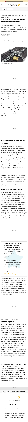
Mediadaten (7, 415)
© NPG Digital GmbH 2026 (14, 400)
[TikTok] (15, 404)
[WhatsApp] (13, 404)
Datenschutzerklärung (10, 274)
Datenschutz (22, 413)
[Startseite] (3, 392)
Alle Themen (10, 9)
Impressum (17, 417)
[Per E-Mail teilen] (19, 41)
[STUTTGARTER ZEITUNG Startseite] (14, 5)
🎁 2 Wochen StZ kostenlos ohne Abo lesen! (14, 1)
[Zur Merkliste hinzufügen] (26, 41)
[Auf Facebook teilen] (16, 41)
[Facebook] (18, 404)
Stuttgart (4, 9)
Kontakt (11, 417)
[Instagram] (10, 404)
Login (26, 4)
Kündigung (5, 417)
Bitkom (16, 165)
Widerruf (23, 417)
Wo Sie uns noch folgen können (15, 408)
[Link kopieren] (13, 42)
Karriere (12, 413)
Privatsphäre (6, 413)
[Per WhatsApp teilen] (22, 42)
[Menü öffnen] (1, 5)
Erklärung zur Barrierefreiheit (17, 415)
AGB (16, 413)
